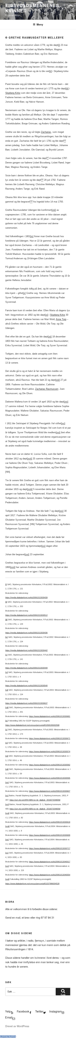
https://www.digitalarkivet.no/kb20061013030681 (49, 716)
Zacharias (46, 132)
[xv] (63, 423)
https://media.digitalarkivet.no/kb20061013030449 (26, 668)
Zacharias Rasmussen (46, 389)
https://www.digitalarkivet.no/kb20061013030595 (49, 778)
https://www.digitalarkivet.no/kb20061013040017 (49, 862)
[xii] (50, 336)
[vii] (6, 690)
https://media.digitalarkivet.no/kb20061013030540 (26, 685)
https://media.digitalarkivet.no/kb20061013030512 (26, 615)
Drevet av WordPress (17, 1026)
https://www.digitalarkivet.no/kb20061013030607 (49, 791)
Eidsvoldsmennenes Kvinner (32, 8)
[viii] (54, 210)
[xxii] (12, 567)
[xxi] (27, 554)
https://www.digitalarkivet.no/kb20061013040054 (49, 875)
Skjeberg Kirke (12, 93)
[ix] (31, 236)
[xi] (46, 315)
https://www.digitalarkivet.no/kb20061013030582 (49, 765)
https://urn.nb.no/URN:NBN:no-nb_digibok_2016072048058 (35, 800)
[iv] (6, 637)
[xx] (43, 546)
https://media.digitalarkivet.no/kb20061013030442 (26, 650)
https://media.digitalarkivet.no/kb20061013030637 (26, 703)
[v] (6, 655)
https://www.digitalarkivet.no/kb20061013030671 (49, 738)
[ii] (50, 71)
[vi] (6, 672)
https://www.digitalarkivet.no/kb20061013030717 (49, 848)
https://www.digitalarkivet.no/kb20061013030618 (49, 822)
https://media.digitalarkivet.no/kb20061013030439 (26, 597)
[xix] (61, 511)
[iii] (67, 88)
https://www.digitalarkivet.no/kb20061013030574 (49, 751)
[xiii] (57, 380)
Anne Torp (61, 319)
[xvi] (58, 432)
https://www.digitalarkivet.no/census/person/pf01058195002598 (32, 725)
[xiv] (66, 401)
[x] (24, 293)
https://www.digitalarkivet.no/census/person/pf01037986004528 (32, 884)
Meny (40, 24)
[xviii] (30, 489)
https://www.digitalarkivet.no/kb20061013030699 (49, 835)
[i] (59, 45)
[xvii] (29, 458)
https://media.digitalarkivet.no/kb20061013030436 (26, 633)
